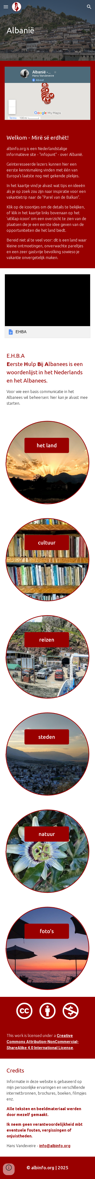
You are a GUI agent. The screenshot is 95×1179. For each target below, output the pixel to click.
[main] (47, 30)
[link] (47, 306)
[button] (6, 6)
